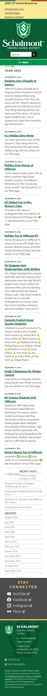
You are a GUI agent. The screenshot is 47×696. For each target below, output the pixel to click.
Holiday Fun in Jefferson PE (21, 235)
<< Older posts (12, 474)
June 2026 (10, 526)
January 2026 (11, 551)
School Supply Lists (14, 8)
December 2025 (12, 556)
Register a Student (14, 16)
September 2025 (13, 570)
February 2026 (12, 546)
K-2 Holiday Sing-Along (19, 135)
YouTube (19, 594)
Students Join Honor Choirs (18, 507)
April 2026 (10, 536)
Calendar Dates (12, 12)
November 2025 (13, 560)
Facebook (20, 600)
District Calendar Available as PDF (27, 477)
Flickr (17, 611)
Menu (25, 62)
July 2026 (9, 522)
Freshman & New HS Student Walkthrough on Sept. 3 (19, 485)
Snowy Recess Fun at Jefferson (23, 452)
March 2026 (11, 541)
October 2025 (11, 565)
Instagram (21, 606)
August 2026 (11, 517)
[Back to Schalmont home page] (23, 34)
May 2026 (10, 531)
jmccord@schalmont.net (14, 676)
